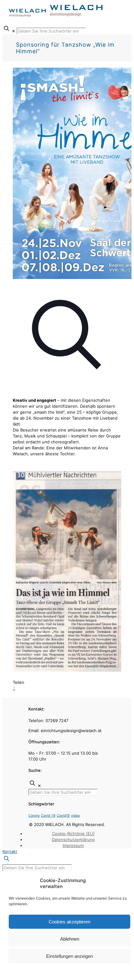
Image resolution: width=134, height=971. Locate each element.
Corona (34, 815)
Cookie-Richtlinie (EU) (73, 833)
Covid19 (63, 815)
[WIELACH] (56, 16)
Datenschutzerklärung (73, 839)
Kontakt (9, 851)
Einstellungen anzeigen (69, 956)
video (75, 815)
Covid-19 (48, 815)
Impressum (73, 845)
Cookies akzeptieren (69, 921)
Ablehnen (69, 939)
